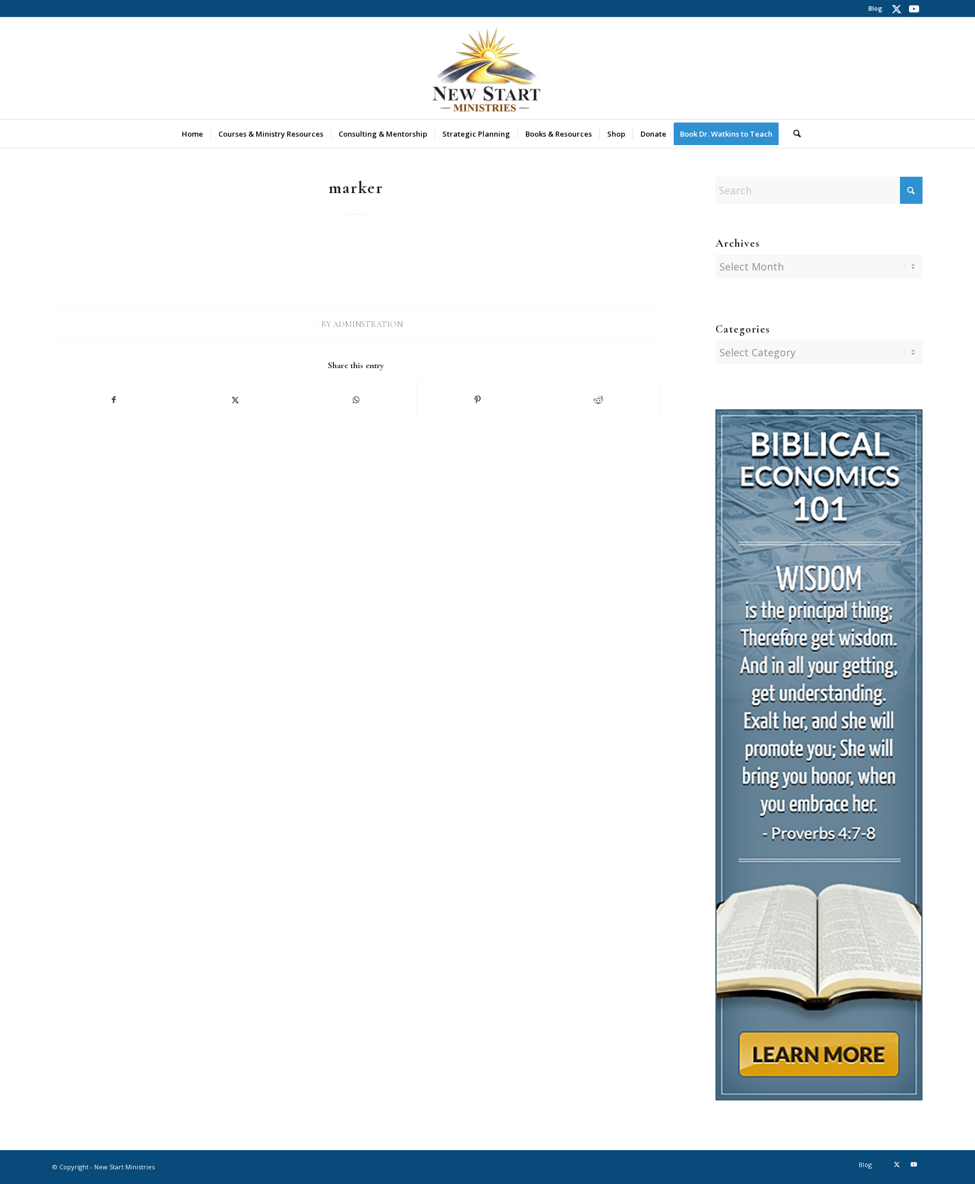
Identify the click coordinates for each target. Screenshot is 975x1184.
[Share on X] (235, 400)
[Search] (793, 134)
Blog (875, 8)
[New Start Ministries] (487, 68)
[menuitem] (872, 8)
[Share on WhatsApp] (356, 400)
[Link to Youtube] (914, 8)
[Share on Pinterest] (477, 400)
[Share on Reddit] (598, 400)
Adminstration (368, 324)
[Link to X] (897, 8)
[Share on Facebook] (113, 400)
